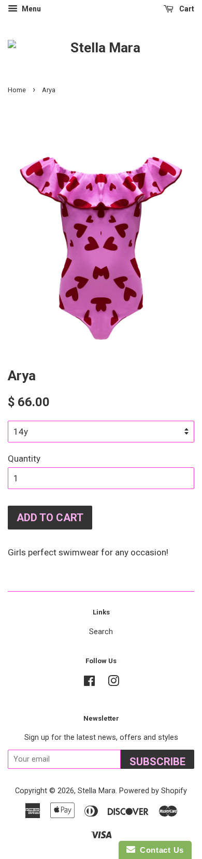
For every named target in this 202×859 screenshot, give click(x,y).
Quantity (24, 458)
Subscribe (157, 761)
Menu (30, 9)
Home (17, 90)
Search (101, 631)
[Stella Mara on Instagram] (113, 683)
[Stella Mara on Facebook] (89, 683)
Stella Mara (97, 790)
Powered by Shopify (153, 790)
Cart (186, 9)
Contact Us (159, 850)
